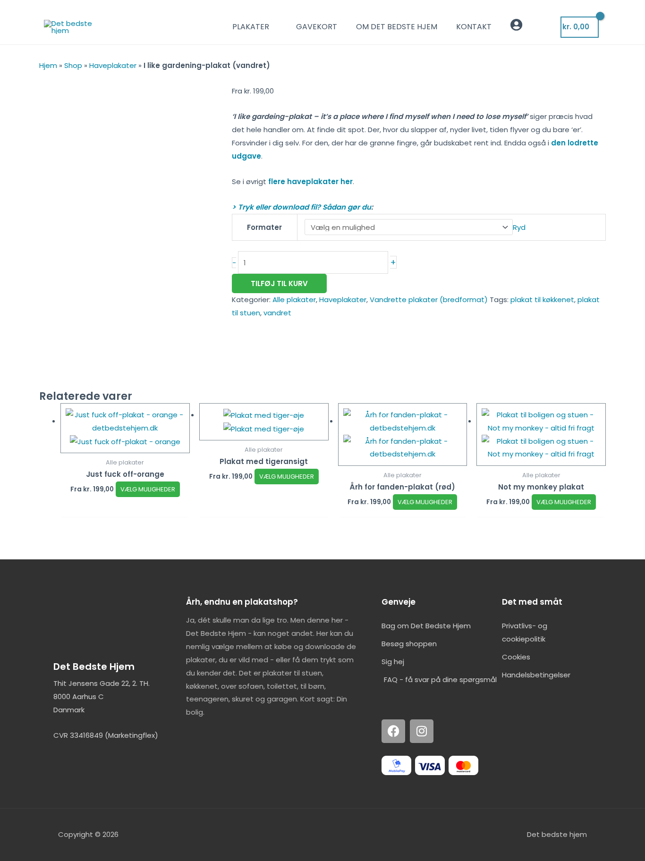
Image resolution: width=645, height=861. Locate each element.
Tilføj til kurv (279, 283)
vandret (277, 313)
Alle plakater (294, 299)
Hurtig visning (125, 445)
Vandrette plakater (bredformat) (429, 299)
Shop (73, 65)
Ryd (519, 227)
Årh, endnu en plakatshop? (242, 602)
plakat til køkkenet (542, 299)
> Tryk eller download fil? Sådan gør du (301, 207)
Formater (264, 227)
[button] (549, 26)
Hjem (48, 65)
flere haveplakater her (310, 181)
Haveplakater (112, 65)
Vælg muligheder (147, 489)
